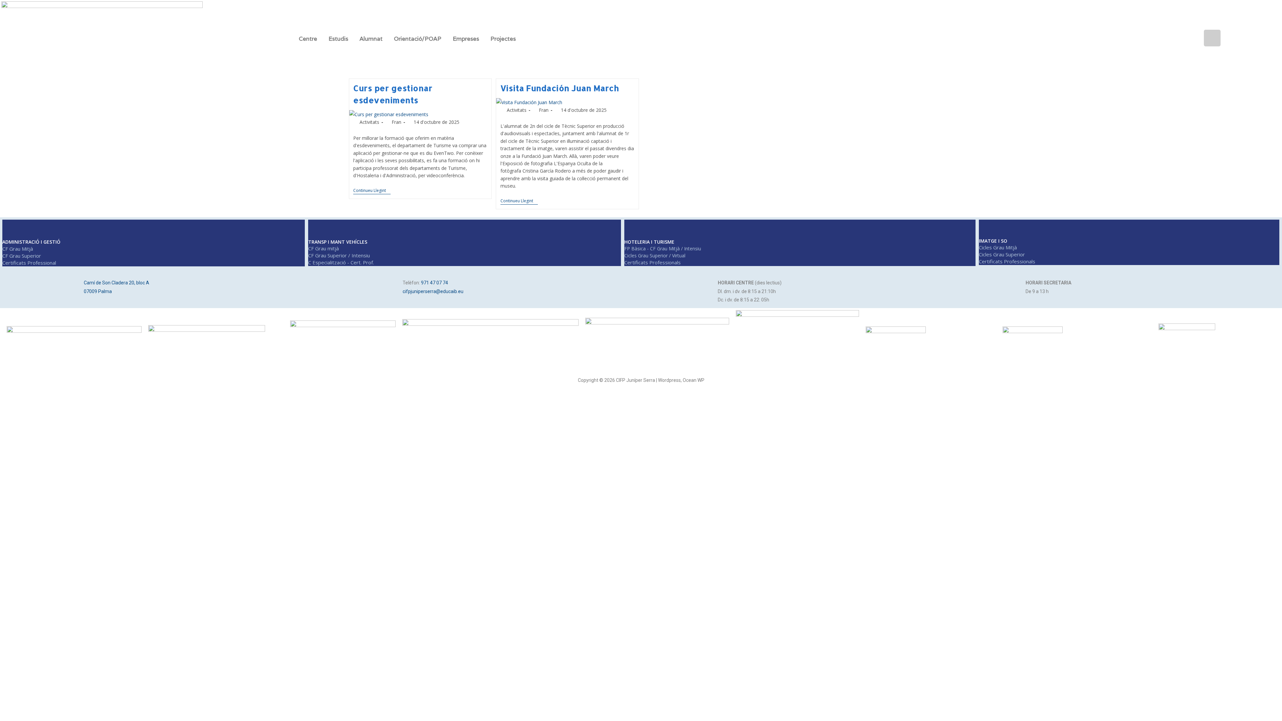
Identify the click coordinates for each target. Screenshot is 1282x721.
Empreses (466, 38)
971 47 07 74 (434, 282)
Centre (308, 38)
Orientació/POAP (417, 38)
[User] (1212, 38)
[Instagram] (1169, 38)
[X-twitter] (1148, 38)
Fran (396, 122)
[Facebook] (1126, 38)
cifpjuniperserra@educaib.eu (433, 291)
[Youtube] (1191, 38)
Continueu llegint (372, 190)
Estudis (338, 38)
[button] (309, 38)
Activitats (369, 122)
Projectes (503, 38)
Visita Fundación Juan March (559, 88)
